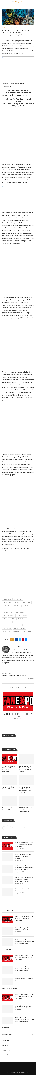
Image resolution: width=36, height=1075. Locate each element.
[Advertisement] (18, 575)
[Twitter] (9, 828)
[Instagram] (14, 828)
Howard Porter (7, 612)
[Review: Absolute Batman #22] (9, 801)
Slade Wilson (7, 628)
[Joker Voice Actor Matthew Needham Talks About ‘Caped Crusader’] (26, 780)
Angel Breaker (7, 599)
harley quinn (17, 609)
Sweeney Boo (16, 631)
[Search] (34, 3)
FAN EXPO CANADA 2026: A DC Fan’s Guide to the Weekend (24, 844)
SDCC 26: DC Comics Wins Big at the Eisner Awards (26, 809)
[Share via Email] (26, 639)
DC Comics (16, 605)
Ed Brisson (26, 605)
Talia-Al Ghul (27, 631)
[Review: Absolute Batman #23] (7, 892)
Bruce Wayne (6, 605)
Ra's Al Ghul (17, 625)
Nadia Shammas (18, 622)
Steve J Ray (7, 35)
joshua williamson (8, 615)
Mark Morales (22, 618)
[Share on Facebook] (16, 639)
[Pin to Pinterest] (23, 639)
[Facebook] (27, 3)
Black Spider (26, 602)
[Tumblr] (18, 828)
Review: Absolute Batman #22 (8, 809)
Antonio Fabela (7, 602)
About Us (5, 1045)
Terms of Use (6, 1055)
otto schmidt (7, 625)
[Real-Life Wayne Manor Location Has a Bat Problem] (7, 857)
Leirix (4, 618)
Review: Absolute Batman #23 (24, 890)
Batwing (17, 602)
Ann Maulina (18, 599)
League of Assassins (23, 615)
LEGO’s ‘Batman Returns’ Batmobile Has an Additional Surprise (24, 879)
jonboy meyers (19, 612)
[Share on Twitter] (20, 639)
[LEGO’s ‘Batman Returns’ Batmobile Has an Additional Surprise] (7, 880)
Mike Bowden (6, 622)
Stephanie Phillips (19, 628)
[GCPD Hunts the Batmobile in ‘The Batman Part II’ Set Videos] (7, 869)
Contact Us (5, 1040)
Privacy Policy (6, 1050)
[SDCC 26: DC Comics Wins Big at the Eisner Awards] (26, 801)
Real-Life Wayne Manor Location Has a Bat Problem (23, 856)
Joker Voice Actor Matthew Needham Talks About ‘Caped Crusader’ (26, 789)
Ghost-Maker (7, 609)
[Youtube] (23, 828)
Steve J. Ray (6, 631)
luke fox (12, 618)
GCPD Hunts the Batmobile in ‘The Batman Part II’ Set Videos (24, 867)
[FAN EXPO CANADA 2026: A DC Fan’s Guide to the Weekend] (18, 701)
